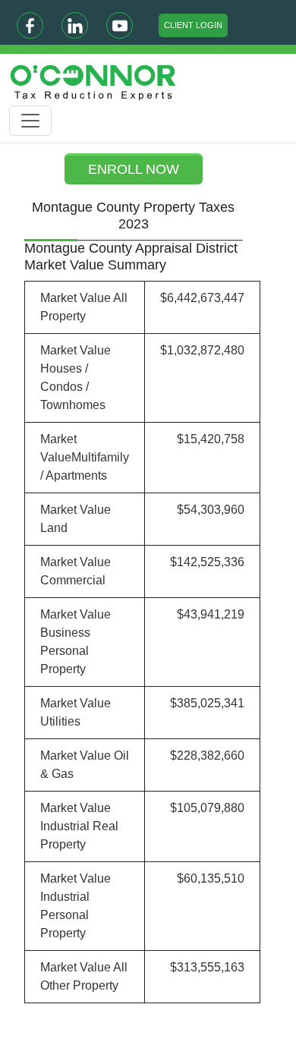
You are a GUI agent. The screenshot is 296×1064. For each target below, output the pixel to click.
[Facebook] (30, 25)
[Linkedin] (74, 25)
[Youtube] (119, 25)
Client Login (193, 25)
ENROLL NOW (133, 169)
